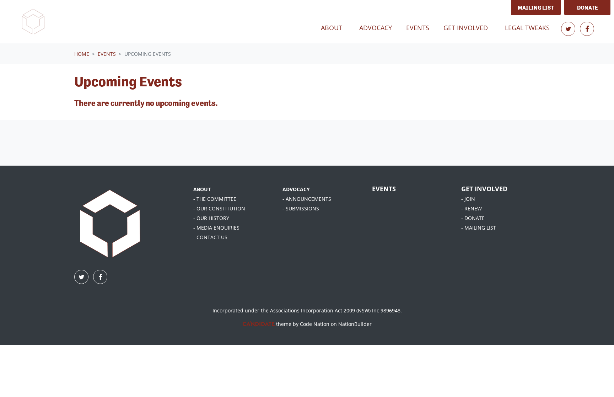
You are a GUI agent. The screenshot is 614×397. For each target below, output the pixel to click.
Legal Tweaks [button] (527, 27)
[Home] (33, 22)
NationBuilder (355, 324)
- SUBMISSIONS (300, 208)
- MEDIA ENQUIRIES (216, 227)
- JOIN (468, 198)
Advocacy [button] (375, 27)
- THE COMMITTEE (214, 198)
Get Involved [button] (465, 27)
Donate (587, 7)
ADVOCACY (296, 189)
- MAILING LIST (478, 227)
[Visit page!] (569, 29)
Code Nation (314, 324)
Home (81, 53)
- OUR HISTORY (211, 218)
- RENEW (471, 208)
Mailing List (536, 7)
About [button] (331, 27)
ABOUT (202, 189)
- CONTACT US (210, 237)
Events (420, 27)
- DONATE (473, 218)
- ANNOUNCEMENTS (306, 198)
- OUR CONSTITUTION (219, 208)
